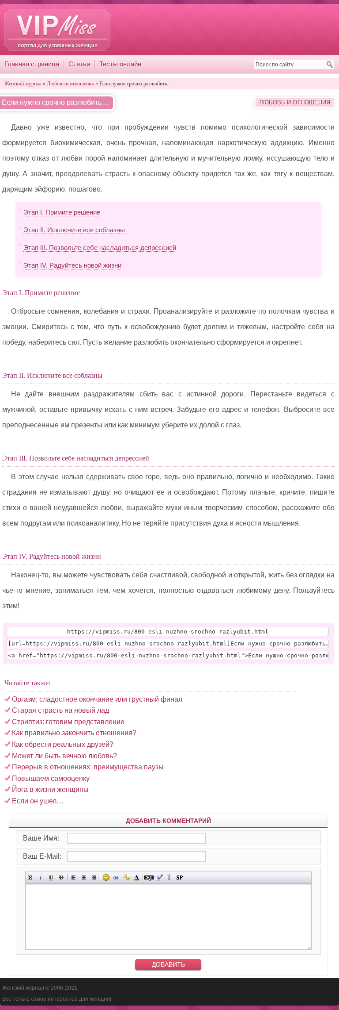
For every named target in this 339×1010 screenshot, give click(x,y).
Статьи (79, 64)
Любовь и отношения (294, 102)
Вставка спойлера (179, 877)
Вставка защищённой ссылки (126, 877)
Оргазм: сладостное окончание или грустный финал (97, 699)
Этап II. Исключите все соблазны (74, 230)
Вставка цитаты (159, 877)
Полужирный (31, 877)
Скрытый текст (149, 877)
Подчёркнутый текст (51, 877)
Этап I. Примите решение (61, 212)
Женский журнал (57, 29)
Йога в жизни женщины (50, 789)
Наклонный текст (41, 877)
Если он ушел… (38, 801)
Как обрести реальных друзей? (62, 744)
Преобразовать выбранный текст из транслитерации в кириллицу (169, 877)
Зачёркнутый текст (61, 877)
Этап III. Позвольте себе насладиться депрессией (99, 247)
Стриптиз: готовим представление (68, 722)
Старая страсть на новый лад (60, 710)
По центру (84, 877)
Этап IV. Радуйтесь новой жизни (72, 265)
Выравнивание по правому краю (94, 877)
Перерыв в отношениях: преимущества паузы (88, 767)
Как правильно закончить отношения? (74, 733)
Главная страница (31, 64)
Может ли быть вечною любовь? (64, 756)
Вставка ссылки (116, 877)
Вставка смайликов (106, 877)
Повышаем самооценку (51, 778)
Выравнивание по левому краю (73, 877)
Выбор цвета (137, 877)
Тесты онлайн (120, 64)
